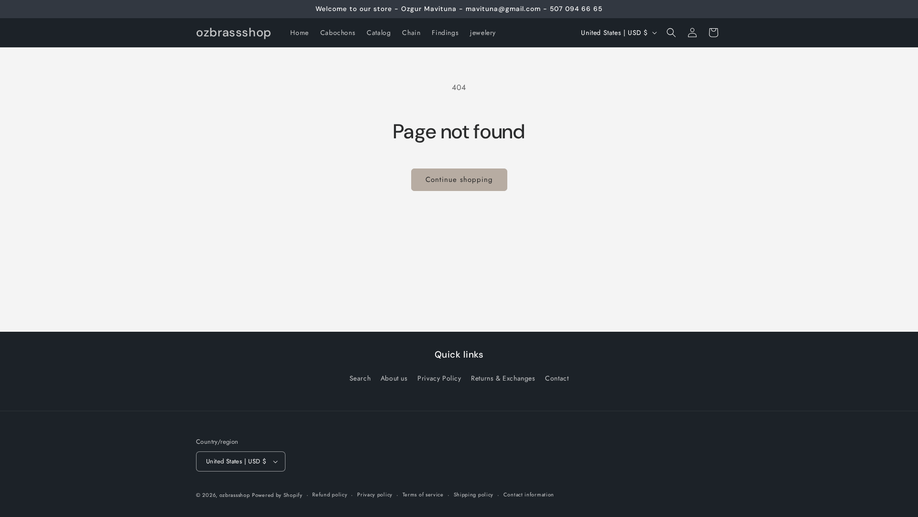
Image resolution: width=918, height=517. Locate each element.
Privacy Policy (439, 378)
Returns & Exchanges (503, 378)
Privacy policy (375, 494)
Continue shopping (459, 179)
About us (394, 378)
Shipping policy (474, 494)
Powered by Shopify (277, 495)
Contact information (528, 494)
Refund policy (329, 494)
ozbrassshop (234, 495)
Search (360, 378)
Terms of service (423, 494)
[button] (671, 32)
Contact (556, 378)
